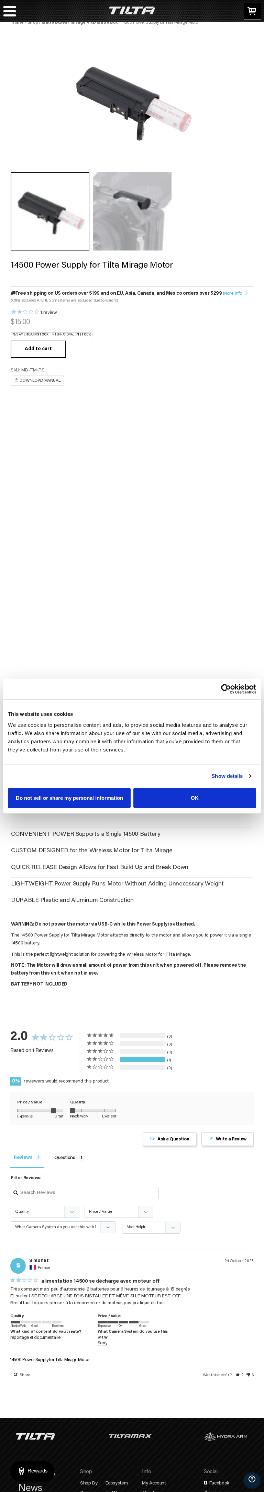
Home (17, 23)
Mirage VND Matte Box (93, 23)
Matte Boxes (54, 23)
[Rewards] (32, 1471)
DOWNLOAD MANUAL (39, 381)
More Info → (235, 293)
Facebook (218, 1483)
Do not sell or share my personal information (69, 797)
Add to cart (38, 349)
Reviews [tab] (23, 1157)
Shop (33, 23)
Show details (227, 776)
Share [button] (24, 1375)
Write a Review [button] (231, 1139)
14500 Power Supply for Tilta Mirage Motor (50, 1360)
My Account (154, 1483)
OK (195, 797)
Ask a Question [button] (173, 1139)
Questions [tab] (64, 1157)
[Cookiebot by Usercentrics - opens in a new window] (226, 689)
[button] (239, 1375)
